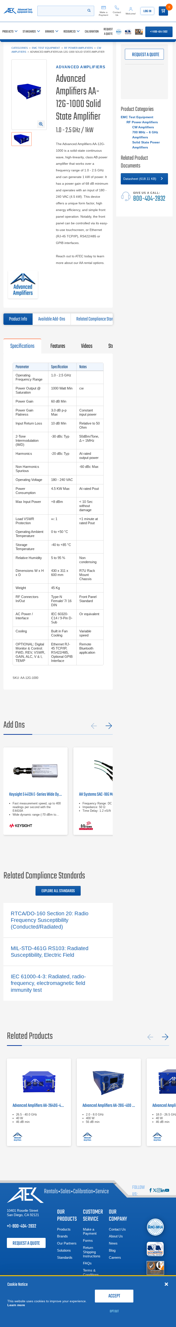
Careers (115, 1257)
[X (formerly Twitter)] (155, 1190)
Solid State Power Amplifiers (146, 144)
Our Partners (67, 1243)
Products (64, 1229)
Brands (62, 1236)
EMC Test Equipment (46, 48)
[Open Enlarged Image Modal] (41, 124)
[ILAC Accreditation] (155, 1227)
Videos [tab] (86, 346)
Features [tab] (57, 346)
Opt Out (114, 1311)
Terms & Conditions (91, 1272)
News (113, 1243)
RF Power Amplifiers (78, 48)
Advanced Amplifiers (81, 67)
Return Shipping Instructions (91, 1252)
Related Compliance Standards (98, 319)
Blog (112, 1250)
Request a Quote (26, 1243)
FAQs (87, 1263)
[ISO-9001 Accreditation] (155, 1268)
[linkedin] (163, 1190)
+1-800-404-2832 (159, 32)
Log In (147, 11)
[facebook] (150, 1190)
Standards (64, 1257)
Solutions (64, 1250)
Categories (19, 48)
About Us (116, 1236)
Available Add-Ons (51, 319)
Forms (88, 1240)
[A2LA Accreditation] (155, 1249)
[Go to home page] (18, 11)
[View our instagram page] (159, 1190)
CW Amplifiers (143, 127)
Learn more (16, 1305)
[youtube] (167, 1190)
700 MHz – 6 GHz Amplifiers (145, 134)
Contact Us (117, 1229)
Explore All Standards (58, 891)
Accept (114, 1296)
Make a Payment (89, 1231)
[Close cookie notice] (166, 1284)
